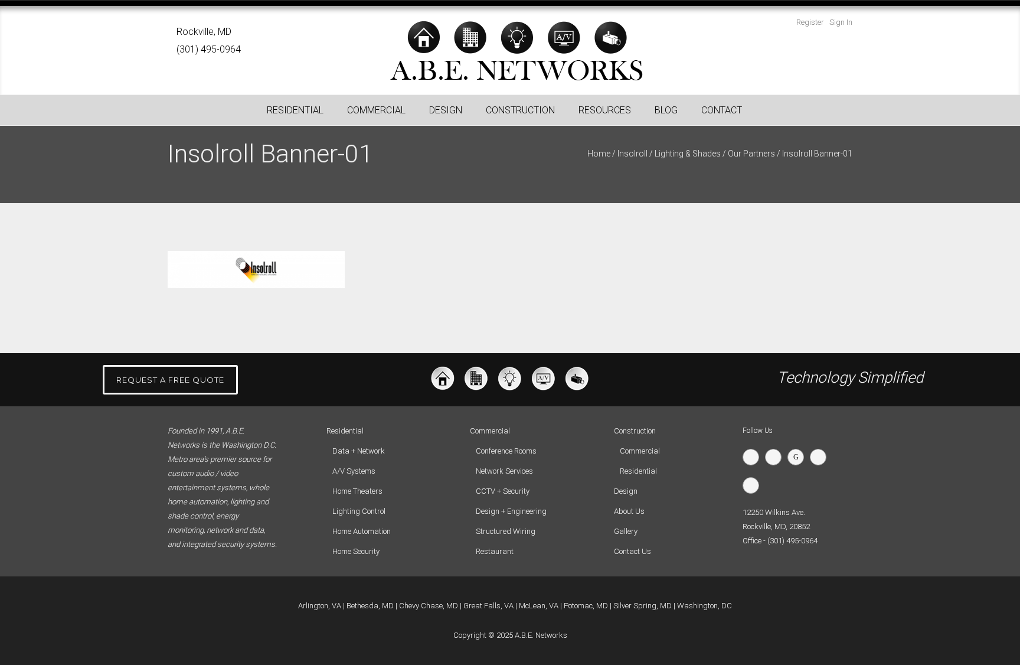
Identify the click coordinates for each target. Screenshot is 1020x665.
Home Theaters (357, 491)
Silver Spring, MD (642, 605)
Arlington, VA (319, 605)
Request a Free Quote (170, 379)
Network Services (504, 471)
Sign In (840, 22)
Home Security (356, 551)
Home (598, 153)
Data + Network (358, 450)
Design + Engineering (511, 511)
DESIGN (445, 110)
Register (810, 22)
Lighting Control (358, 511)
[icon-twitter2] (754, 457)
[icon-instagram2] (754, 485)
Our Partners (751, 153)
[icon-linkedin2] (821, 457)
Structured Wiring (505, 531)
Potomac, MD (586, 605)
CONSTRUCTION (520, 110)
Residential (638, 471)
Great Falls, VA (488, 605)
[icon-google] (798, 457)
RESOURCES (604, 110)
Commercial (640, 450)
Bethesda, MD (370, 605)
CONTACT (721, 110)
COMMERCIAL (376, 110)
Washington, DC (704, 605)
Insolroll (632, 153)
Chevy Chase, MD (428, 605)
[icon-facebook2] (776, 457)
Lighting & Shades (688, 153)
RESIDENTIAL (295, 110)
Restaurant (495, 551)
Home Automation (361, 531)
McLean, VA (538, 605)
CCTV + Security (502, 491)
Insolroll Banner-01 (817, 153)
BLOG (666, 110)
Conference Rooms (506, 450)
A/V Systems (353, 471)
